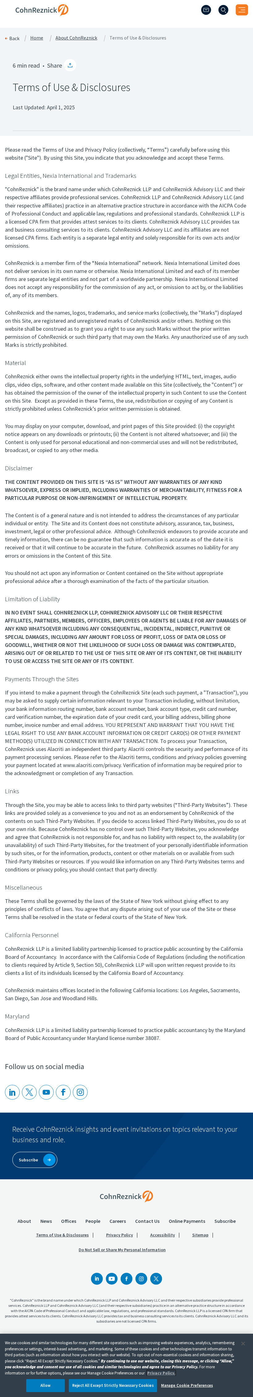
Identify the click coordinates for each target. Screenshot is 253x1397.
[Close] (243, 1343)
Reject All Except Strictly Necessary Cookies (113, 1385)
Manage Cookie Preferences (187, 1385)
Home (36, 38)
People (92, 1221)
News (46, 1221)
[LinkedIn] (12, 1092)
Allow (45, 1385)
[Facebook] (126, 1279)
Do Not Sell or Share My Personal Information (122, 1249)
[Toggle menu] (242, 9)
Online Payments (187, 1221)
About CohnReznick (76, 38)
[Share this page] (70, 65)
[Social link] (97, 1279)
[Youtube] (46, 1092)
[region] (126, 1365)
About (24, 1221)
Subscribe (225, 1221)
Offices (68, 1221)
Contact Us (147, 1221)
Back (14, 38)
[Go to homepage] (126, 1196)
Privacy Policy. (161, 1373)
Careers (118, 1221)
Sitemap (200, 1235)
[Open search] (223, 10)
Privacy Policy (119, 1235)
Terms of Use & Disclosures (62, 1235)
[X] (29, 1092)
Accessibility (162, 1235)
